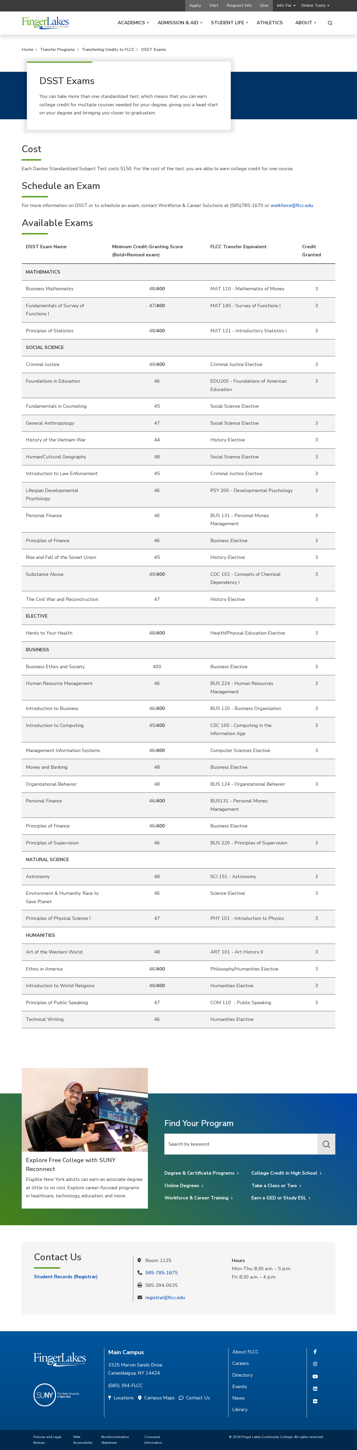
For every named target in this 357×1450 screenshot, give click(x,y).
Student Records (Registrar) (66, 1277)
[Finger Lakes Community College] (45, 22)
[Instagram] (315, 1364)
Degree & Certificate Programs (199, 1173)
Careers (240, 1363)
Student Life (227, 23)
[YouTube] (315, 1377)
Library (239, 1409)
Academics (131, 23)
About (303, 23)
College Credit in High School (284, 1173)
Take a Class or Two (274, 1185)
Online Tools (313, 5)
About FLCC (245, 1352)
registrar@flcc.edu (165, 1297)
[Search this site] (330, 23)
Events (239, 1386)
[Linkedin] (315, 1389)
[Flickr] (315, 1402)
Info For (284, 5)
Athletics (270, 23)
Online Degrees (181, 1185)
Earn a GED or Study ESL (278, 1198)
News (238, 1398)
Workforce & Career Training (196, 1198)
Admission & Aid (178, 23)
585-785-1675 (161, 1273)
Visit (213, 5)
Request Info (239, 5)
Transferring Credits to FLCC (108, 49)
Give (264, 5)
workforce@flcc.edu (291, 205)
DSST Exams (153, 49)
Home (27, 49)
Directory (242, 1375)
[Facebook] (315, 1352)
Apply (195, 5)
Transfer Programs (57, 49)
